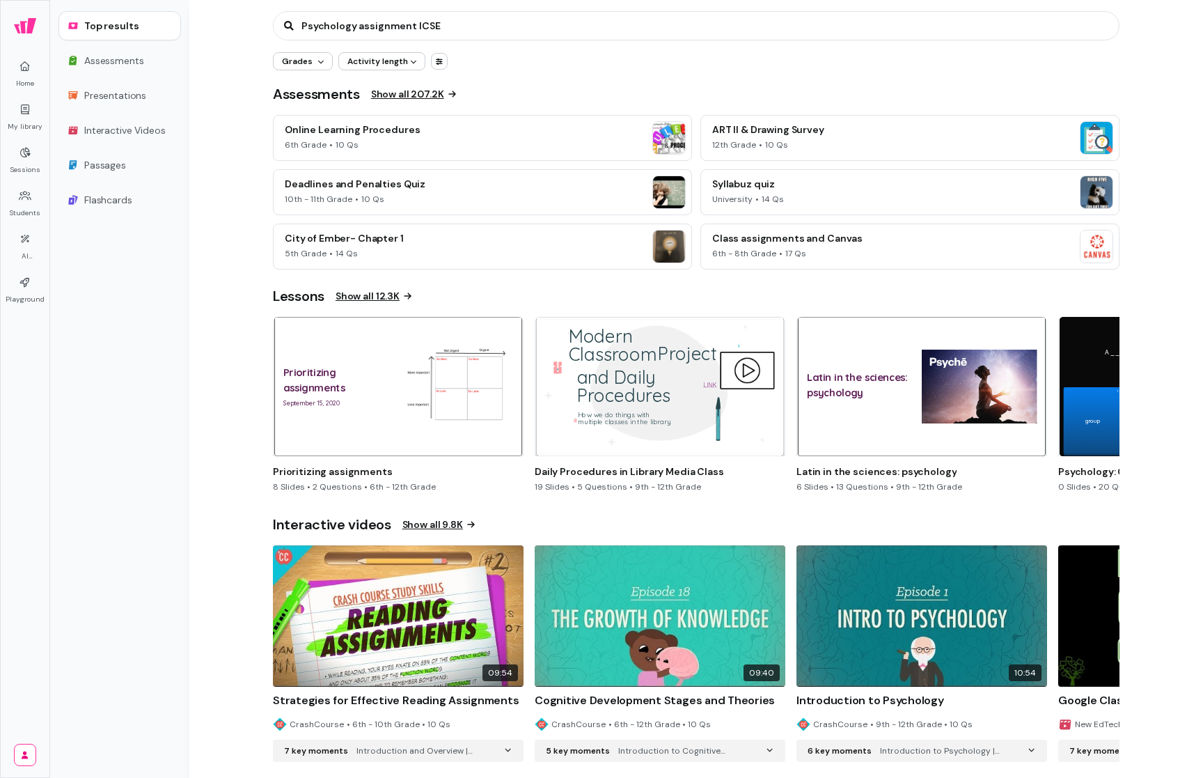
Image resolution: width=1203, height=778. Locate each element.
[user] (25, 755)
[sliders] (439, 61)
